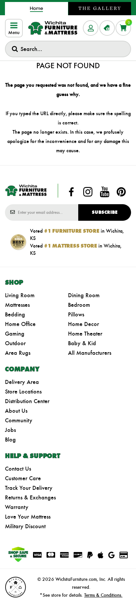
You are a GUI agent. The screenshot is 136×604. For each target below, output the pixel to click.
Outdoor (15, 343)
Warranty (16, 507)
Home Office (20, 324)
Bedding (15, 314)
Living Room (20, 295)
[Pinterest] (121, 192)
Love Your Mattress (28, 516)
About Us (16, 410)
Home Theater (85, 333)
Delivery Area (22, 382)
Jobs (10, 430)
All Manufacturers (89, 352)
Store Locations (23, 391)
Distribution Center (27, 401)
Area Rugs (17, 352)
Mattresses (17, 304)
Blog (10, 439)
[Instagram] (87, 192)
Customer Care (23, 478)
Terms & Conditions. (103, 595)
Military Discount (25, 526)
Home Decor (83, 324)
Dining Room (84, 295)
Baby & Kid (82, 343)
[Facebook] (71, 192)
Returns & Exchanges (30, 497)
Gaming (14, 333)
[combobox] (68, 49)
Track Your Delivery (28, 487)
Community (18, 420)
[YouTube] (104, 192)
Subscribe (105, 212)
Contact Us (18, 468)
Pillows (76, 314)
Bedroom (79, 304)
